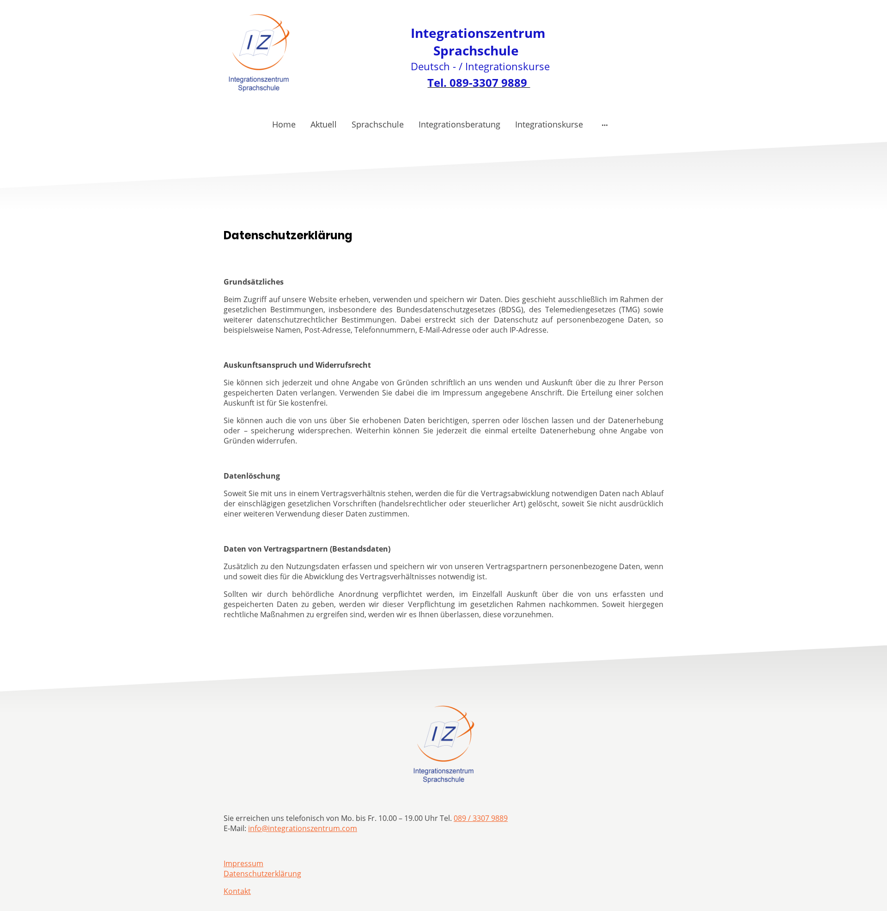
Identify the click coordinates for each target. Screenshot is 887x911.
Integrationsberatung (459, 124)
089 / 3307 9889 (481, 818)
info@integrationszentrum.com (302, 828)
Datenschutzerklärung (262, 873)
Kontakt (237, 891)
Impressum (243, 863)
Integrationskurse (549, 124)
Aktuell (323, 124)
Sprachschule (378, 124)
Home (284, 124)
